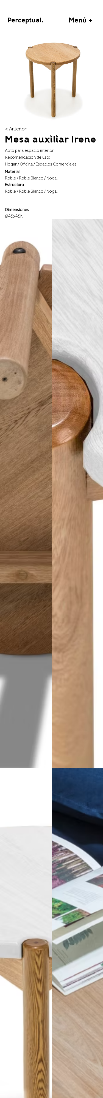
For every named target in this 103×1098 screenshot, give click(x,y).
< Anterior (15, 129)
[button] (80, 21)
